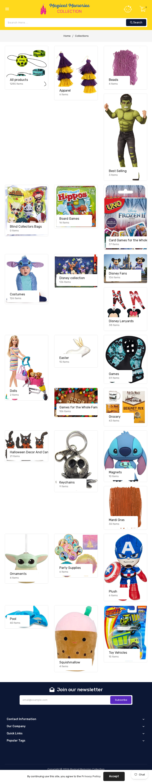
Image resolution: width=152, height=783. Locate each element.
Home (67, 35)
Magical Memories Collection (87, 769)
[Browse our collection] (26, 67)
